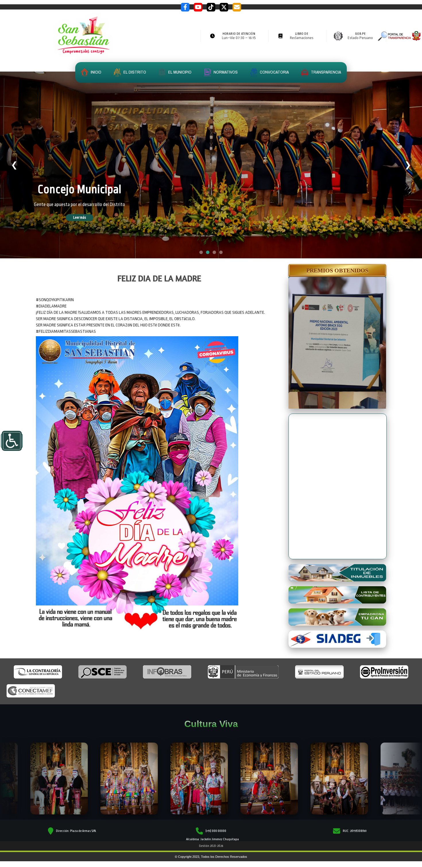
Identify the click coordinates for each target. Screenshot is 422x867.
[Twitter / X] (224, 7)
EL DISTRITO (134, 72)
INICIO (95, 72)
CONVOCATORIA (274, 72)
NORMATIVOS (225, 72)
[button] (337, 270)
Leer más (87, 218)
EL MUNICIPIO (179, 72)
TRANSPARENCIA (325, 72)
